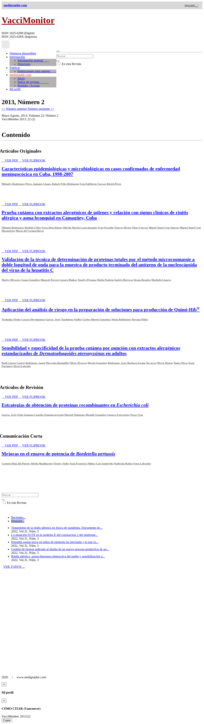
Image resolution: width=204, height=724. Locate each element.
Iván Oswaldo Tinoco (110, 227)
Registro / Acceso (29, 85)
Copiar (7, 720)
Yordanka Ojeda (11, 319)
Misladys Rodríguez (13, 183)
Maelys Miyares (11, 279)
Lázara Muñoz (68, 279)
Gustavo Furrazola (118, 414)
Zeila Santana (25, 414)
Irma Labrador (142, 463)
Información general (33, 60)
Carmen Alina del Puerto (15, 463)
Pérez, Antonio (34, 183)
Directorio (24, 64)
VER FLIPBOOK (33, 160)
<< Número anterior (14, 108)
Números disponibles (23, 53)
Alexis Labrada (22, 366)
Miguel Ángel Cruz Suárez (163, 227)
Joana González (30, 279)
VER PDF (12, 160)
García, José (53, 319)
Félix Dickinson (69, 183)
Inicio (21, 78)
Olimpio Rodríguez (12, 227)
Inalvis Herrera (123, 279)
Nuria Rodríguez (121, 319)
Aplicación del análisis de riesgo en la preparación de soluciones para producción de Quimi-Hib (101, 309)
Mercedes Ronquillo (57, 363)
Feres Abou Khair (52, 227)
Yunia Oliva (180, 363)
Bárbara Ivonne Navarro (141, 363)
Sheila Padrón (105, 279)
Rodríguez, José (117, 363)
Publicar (15, 67)
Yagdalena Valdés (71, 319)
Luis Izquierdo (104, 463)
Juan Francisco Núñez (82, 463)
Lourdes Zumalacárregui (48, 414)
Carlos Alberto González (96, 319)
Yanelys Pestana (87, 279)
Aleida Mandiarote (41, 463)
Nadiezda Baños (123, 463)
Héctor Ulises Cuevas (135, 227)
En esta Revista (71, 64)
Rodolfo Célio (32, 227)
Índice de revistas (33, 82)
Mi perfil (15, 89)
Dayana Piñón (140, 319)
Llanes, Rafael (51, 183)
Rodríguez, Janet (35, 363)
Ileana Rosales (142, 279)
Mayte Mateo (164, 363)
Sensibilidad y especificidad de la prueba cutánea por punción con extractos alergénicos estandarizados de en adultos (91, 350)
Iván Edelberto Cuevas (92, 183)
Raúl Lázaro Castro (13, 363)
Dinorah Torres (49, 279)
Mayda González (97, 363)
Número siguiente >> (40, 108)
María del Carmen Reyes (30, 230)
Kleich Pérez (114, 183)
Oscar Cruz (136, 414)
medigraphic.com (20, 75)
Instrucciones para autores (37, 71)
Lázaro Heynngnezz (33, 319)
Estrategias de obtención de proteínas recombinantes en (75, 405)
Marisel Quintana (74, 414)
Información (17, 57)
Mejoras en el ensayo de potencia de (58, 453)
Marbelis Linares (161, 279)
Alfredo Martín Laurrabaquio (80, 227)
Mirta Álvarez (78, 363)
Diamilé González (96, 414)
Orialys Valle (60, 463)
